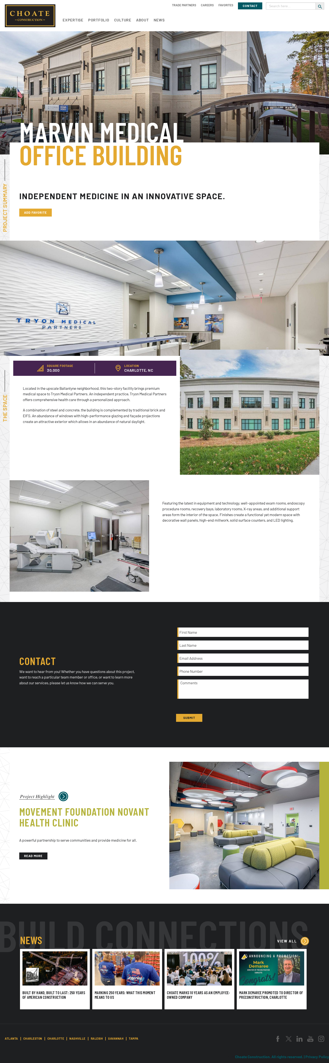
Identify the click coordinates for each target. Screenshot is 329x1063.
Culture (122, 20)
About (142, 20)
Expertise (73, 20)
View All (287, 941)
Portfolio (98, 20)
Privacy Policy (317, 1056)
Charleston (32, 1038)
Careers (207, 5)
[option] (249, 412)
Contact (250, 6)
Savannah (116, 1038)
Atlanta (11, 1038)
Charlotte (55, 1038)
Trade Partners (184, 5)
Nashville (77, 1038)
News (159, 20)
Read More (33, 856)
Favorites (225, 5)
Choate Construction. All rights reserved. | (270, 1056)
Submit (189, 718)
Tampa (133, 1038)
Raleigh (97, 1038)
